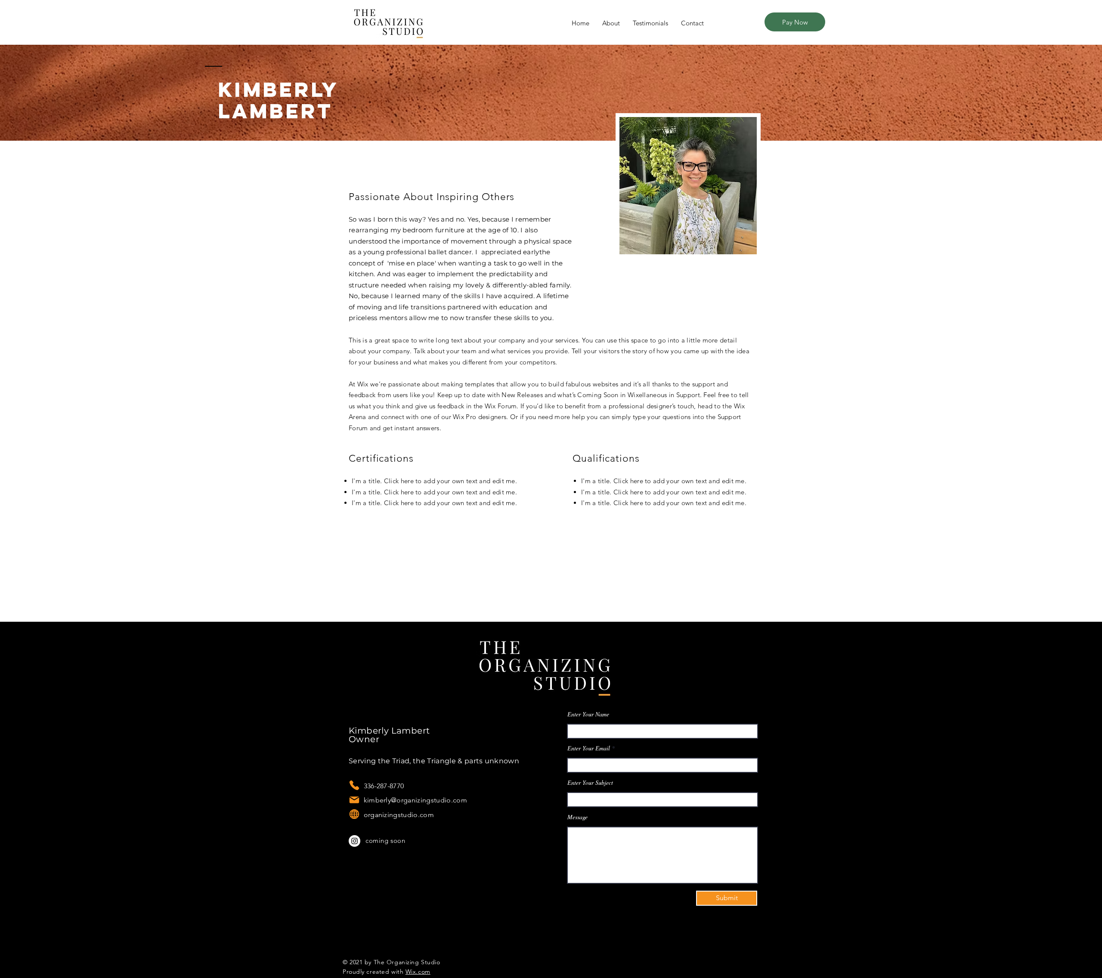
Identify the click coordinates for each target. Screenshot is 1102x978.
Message (577, 817)
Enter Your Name (588, 714)
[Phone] (354, 785)
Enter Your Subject (590, 783)
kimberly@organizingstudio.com (408, 800)
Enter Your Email (588, 748)
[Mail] (354, 799)
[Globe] (354, 814)
